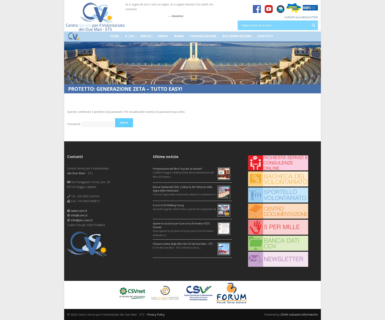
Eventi (163, 36)
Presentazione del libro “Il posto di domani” (177, 168)
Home (114, 36)
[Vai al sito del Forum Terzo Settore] (233, 293)
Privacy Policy (156, 314)
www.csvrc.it (79, 211)
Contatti (265, 36)
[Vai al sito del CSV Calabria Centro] (166, 293)
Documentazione (236, 36)
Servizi (146, 36)
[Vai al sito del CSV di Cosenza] (200, 293)
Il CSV (129, 36)
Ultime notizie (165, 156)
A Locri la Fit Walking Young (168, 205)
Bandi (179, 36)
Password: (74, 124)
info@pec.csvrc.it (82, 220)
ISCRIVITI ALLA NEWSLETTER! (301, 17)
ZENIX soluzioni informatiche (299, 314)
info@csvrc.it (79, 215)
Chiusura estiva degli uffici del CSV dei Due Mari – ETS (183, 244)
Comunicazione (203, 36)
